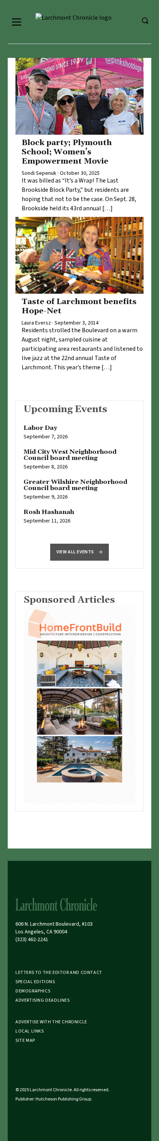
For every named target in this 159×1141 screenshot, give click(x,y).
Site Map (25, 1040)
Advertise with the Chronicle (51, 1022)
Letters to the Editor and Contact (58, 972)
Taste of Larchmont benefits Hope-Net (79, 306)
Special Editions (35, 982)
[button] (79, 552)
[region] (79, 478)
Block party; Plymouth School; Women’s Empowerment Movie (67, 152)
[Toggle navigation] (16, 22)
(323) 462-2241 (31, 939)
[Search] (145, 20)
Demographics (32, 991)
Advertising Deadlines (42, 1000)
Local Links (29, 1031)
